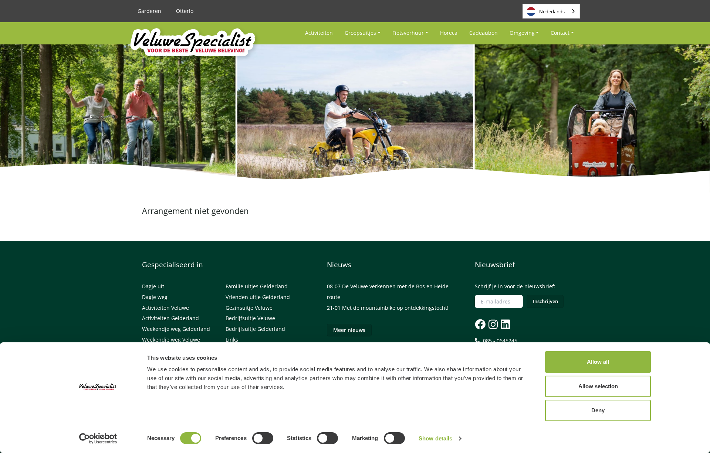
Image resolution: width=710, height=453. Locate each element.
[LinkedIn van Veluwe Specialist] (504, 324)
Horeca (448, 32)
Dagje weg (155, 297)
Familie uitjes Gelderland (257, 286)
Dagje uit (153, 286)
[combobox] (551, 11)
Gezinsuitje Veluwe (249, 307)
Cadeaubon (483, 32)
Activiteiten (319, 32)
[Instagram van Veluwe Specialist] (492, 324)
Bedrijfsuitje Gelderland (255, 328)
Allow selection (598, 386)
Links (232, 339)
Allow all (598, 362)
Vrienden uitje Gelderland (258, 297)
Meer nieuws (349, 329)
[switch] (262, 438)
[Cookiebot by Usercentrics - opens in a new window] (98, 438)
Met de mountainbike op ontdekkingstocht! (395, 307)
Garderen (149, 10)
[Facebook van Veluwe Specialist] (480, 324)
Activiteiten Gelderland (170, 318)
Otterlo (184, 10)
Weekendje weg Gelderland (176, 328)
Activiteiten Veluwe (165, 307)
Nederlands (552, 11)
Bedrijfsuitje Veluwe (250, 318)
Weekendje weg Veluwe (171, 339)
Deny (598, 410)
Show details (435, 438)
